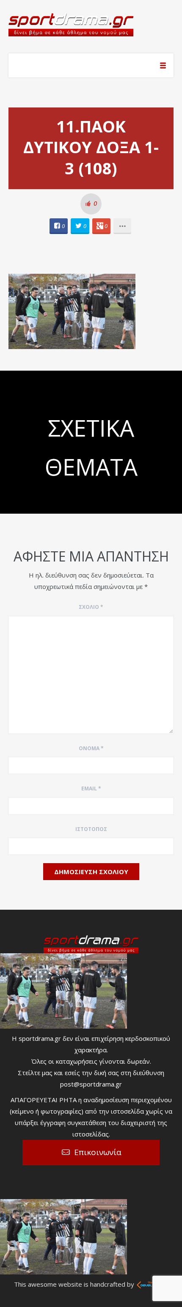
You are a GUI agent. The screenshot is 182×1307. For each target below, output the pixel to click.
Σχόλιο (91, 607)
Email (91, 788)
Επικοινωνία (97, 1152)
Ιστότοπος (91, 829)
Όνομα (91, 748)
